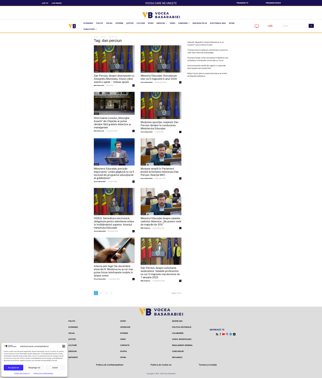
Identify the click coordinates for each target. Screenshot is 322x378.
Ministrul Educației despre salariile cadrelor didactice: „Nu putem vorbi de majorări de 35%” (161, 221)
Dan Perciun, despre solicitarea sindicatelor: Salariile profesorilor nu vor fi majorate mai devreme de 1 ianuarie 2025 (160, 272)
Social (96, 114)
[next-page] (111, 293)
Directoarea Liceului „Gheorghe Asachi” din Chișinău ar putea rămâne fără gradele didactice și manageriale (112, 123)
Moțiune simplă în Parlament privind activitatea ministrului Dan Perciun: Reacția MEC (160, 171)
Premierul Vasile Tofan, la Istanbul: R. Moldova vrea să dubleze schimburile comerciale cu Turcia (207, 59)
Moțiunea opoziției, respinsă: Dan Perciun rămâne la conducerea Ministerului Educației (159, 125)
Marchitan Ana (99, 85)
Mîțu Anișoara (145, 228)
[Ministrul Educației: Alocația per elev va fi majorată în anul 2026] (161, 59)
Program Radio (273, 3)
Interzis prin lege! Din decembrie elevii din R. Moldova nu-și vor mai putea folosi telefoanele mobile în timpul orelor (113, 271)
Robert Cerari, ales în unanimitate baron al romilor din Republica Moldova (207, 74)
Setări (55, 367)
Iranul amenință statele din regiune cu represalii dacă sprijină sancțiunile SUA (206, 67)
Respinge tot (34, 367)
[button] (63, 346)
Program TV (242, 3)
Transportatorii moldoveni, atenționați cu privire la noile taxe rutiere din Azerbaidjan (207, 51)
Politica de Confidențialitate (43, 373)
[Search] (311, 26)
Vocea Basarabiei (147, 82)
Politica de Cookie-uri (22, 373)
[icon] (256, 27)
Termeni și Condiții (208, 365)
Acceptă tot (13, 367)
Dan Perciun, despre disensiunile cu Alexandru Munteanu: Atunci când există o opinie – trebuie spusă (114, 79)
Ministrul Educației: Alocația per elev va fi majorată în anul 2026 (159, 77)
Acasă (96, 37)
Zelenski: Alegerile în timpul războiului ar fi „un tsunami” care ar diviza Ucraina (205, 43)
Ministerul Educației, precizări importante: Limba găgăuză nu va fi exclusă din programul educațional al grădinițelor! (114, 173)
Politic (96, 71)
